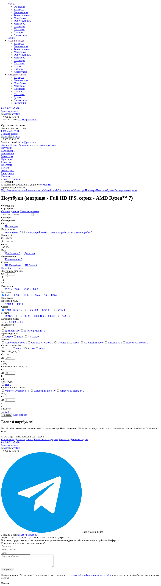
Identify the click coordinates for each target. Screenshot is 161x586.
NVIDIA (33, 336)
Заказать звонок (9, 111)
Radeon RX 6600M (137, 342)
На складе (11, 226)
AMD (9, 304)
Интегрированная (34, 330)
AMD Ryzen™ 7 (14, 310)
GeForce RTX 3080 (68, 342)
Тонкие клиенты (23, 15)
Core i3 (33, 310)
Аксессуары (20, 35)
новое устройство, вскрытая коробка (71, 232)
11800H (39, 316)
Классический (13, 259)
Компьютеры (21, 12)
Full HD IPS (12, 295)
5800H (52, 316)
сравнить (46, 184)
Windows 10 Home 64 (17, 390)
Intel (20, 304)
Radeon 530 (115, 342)
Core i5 (46, 310)
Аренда (12, 4)
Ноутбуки (19, 9)
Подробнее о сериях (12, 268)
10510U (24, 316)
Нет (8, 384)
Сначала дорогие (10, 211)
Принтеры (19, 26)
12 (7, 411)
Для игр (29, 253)
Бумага (17, 66)
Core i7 (60, 310)
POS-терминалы (22, 20)
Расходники (20, 103)
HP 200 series (13, 265)
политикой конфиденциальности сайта (90, 575)
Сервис (11, 37)
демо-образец (13, 232)
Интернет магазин (17, 74)
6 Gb (19, 348)
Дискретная (12, 330)
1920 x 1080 (12, 289)
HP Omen (31, 265)
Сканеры (18, 32)
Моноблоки (20, 18)
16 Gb (43, 348)
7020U (65, 316)
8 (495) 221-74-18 (10, 108)
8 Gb (31, 348)
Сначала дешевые (29, 211)
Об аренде (19, 6)
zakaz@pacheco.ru (27, 119)
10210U (10, 316)
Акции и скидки (16, 40)
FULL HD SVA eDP (35, 295)
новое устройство (36, 232)
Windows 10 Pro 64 (45, 390)
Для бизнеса (12, 253)
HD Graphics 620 (93, 342)
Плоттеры (19, 29)
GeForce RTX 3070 (42, 342)
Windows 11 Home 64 (72, 390)
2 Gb (8, 348)
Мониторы (19, 23)
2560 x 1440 (31, 289)
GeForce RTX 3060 (16, 342)
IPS (54, 295)
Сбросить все (20, 414)
